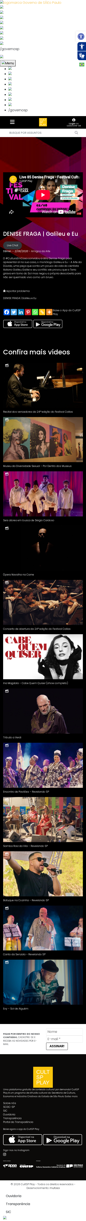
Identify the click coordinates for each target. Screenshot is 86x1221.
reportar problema (18, 291)
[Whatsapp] (35, 312)
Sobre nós (9, 1103)
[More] (49, 312)
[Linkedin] (21, 312)
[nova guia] (17, 57)
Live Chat (12, 245)
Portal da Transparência (18, 1122)
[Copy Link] (42, 312)
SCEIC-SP (9, 1107)
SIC (5, 1110)
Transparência (12, 1118)
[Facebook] (7, 312)
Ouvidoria (9, 1114)
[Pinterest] (28, 312)
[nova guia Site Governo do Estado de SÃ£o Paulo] (30, 2)
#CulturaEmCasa (17, 258)
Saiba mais (71, 1096)
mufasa (55, 1188)
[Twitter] (14, 312)
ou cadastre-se (74, 124)
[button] (81, 36)
